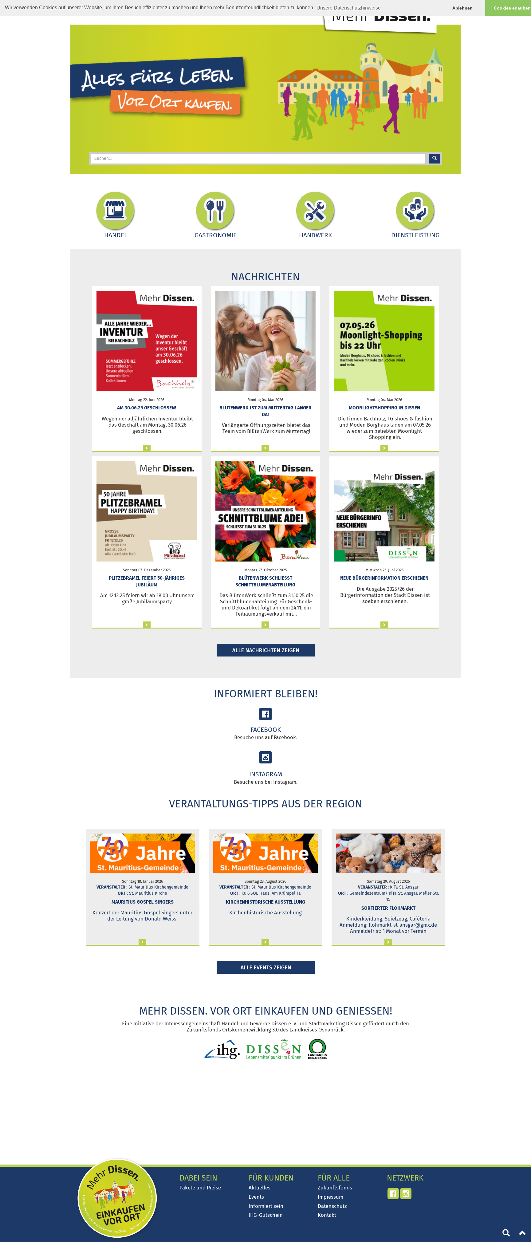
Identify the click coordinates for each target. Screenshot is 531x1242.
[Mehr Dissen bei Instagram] (405, 1193)
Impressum (330, 1197)
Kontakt (327, 1215)
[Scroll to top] (522, 1233)
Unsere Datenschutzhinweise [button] (349, 7)
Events (256, 1197)
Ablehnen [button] (462, 8)
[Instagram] (265, 757)
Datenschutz (332, 1206)
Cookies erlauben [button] (512, 8)
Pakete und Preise (200, 1188)
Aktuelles (259, 1188)
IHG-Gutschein (266, 1215)
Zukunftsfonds (335, 1188)
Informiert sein (266, 1206)
